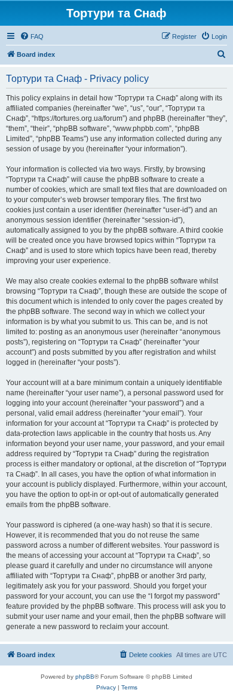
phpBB (84, 676)
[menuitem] (32, 36)
